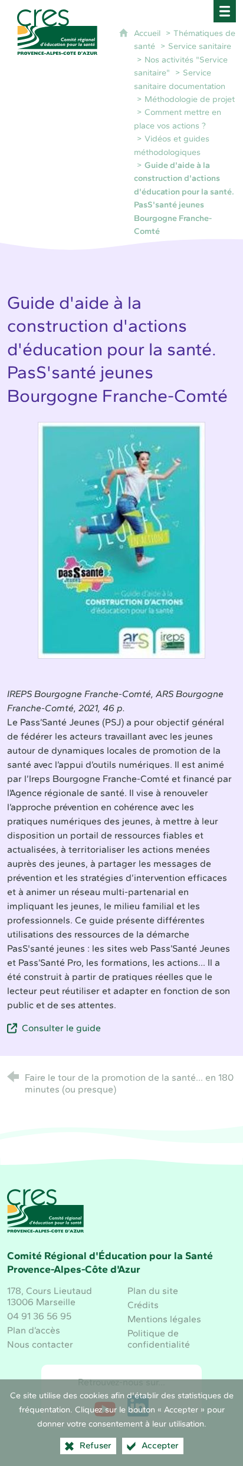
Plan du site (152, 1290)
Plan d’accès (33, 1330)
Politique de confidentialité (158, 1339)
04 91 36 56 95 (39, 1316)
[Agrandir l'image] (121, 539)
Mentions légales (164, 1319)
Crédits (143, 1304)
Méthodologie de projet (190, 99)
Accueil (148, 33)
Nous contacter (40, 1344)
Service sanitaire (199, 46)
